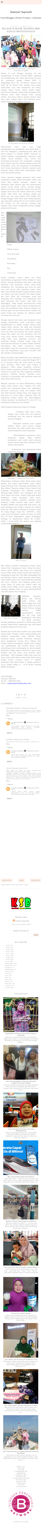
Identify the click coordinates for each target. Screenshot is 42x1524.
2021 (8, 953)
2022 (8, 951)
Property (19, 1481)
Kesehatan (19, 1475)
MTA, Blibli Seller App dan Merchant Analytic (21, 1405)
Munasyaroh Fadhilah (13, 708)
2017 (8, 961)
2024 (8, 947)
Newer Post (6, 880)
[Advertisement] (21, 854)
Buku (20, 1468)
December (9, 963)
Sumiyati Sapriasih (21, 12)
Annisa (8, 768)
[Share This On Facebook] (16, 695)
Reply (8, 715)
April (7, 979)
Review (19, 1483)
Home (21, 880)
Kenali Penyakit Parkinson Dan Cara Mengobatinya (21, 1130)
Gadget (19, 1473)
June (7, 975)
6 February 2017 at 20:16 (19, 768)
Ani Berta (9, 739)
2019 (8, 957)
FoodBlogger (19, 1471)
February (8, 983)
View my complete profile (21, 924)
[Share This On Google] (25, 695)
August (8, 971)
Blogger (25, 1522)
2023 (8, 949)
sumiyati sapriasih (17, 722)
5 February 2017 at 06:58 (21, 739)
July (7, 973)
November (9, 965)
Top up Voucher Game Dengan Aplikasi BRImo (21, 1267)
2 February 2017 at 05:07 (29, 708)
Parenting (19, 1480)
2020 (8, 955)
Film (19, 1470)
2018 (8, 959)
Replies (10, 719)
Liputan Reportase (19, 1478)
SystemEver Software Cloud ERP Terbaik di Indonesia (21, 1034)
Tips (24, 697)
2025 (8, 945)
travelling (19, 1486)
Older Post (35, 880)
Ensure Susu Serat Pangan (21, 1313)
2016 (8, 987)
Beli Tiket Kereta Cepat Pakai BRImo (21, 1177)
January (8, 985)
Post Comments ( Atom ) (20, 885)
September (9, 969)
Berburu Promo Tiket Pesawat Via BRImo (21, 1221)
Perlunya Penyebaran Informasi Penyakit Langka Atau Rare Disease (21, 1082)
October (8, 967)
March (7, 981)
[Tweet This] (19, 695)
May (6, 977)
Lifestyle (19, 1476)
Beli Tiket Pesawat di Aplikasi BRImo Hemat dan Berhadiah (21, 1452)
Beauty (19, 1466)
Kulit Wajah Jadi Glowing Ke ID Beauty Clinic (21, 1359)
